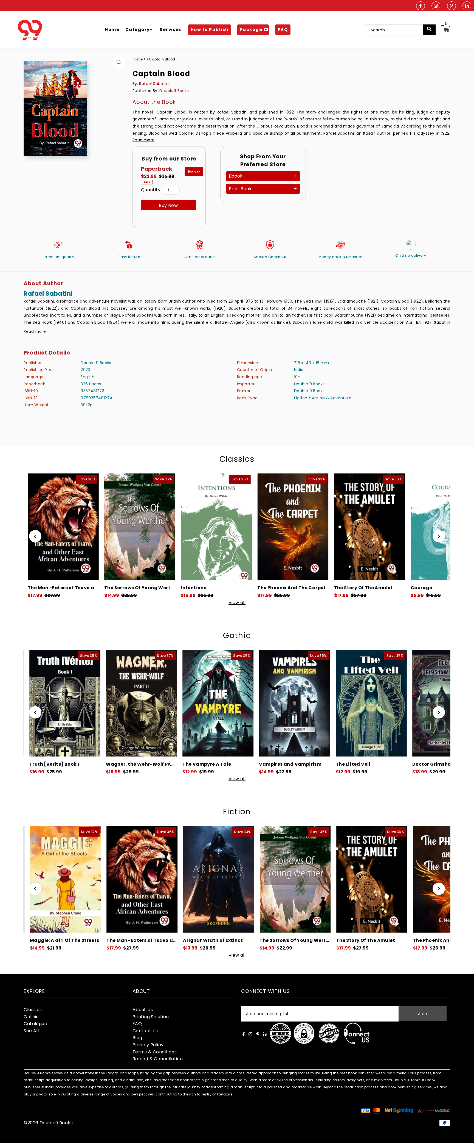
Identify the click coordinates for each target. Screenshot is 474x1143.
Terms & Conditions (154, 1052)
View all (237, 602)
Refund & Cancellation (157, 1059)
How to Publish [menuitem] (209, 29)
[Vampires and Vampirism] (187, 703)
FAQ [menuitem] (283, 29)
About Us (142, 1009)
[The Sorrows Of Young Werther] (187, 879)
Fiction (237, 811)
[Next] (439, 536)
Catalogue (35, 1023)
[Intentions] (96, 526)
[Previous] (35, 536)
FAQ (137, 1023)
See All (31, 1031)
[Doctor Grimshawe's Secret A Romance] (340, 703)
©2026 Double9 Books (48, 1123)
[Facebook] (420, 6)
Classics (236, 459)
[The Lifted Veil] (263, 703)
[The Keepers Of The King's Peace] (403, 526)
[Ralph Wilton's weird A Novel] (416, 703)
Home (137, 59)
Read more (143, 140)
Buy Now (168, 205)
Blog (137, 1037)
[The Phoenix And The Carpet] (173, 526)
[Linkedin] (467, 6)
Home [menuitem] (112, 29)
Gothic (237, 635)
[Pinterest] (451, 6)
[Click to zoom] (119, 62)
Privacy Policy (148, 1045)
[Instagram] (436, 6)
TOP (464, 1136)
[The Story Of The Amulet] (250, 526)
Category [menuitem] (137, 29)
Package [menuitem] (251, 29)
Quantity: (151, 190)
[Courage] (326, 526)
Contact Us (145, 1031)
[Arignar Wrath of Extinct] (110, 879)
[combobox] (398, 29)
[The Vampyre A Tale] (110, 703)
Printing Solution (150, 1017)
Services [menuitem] (171, 29)
